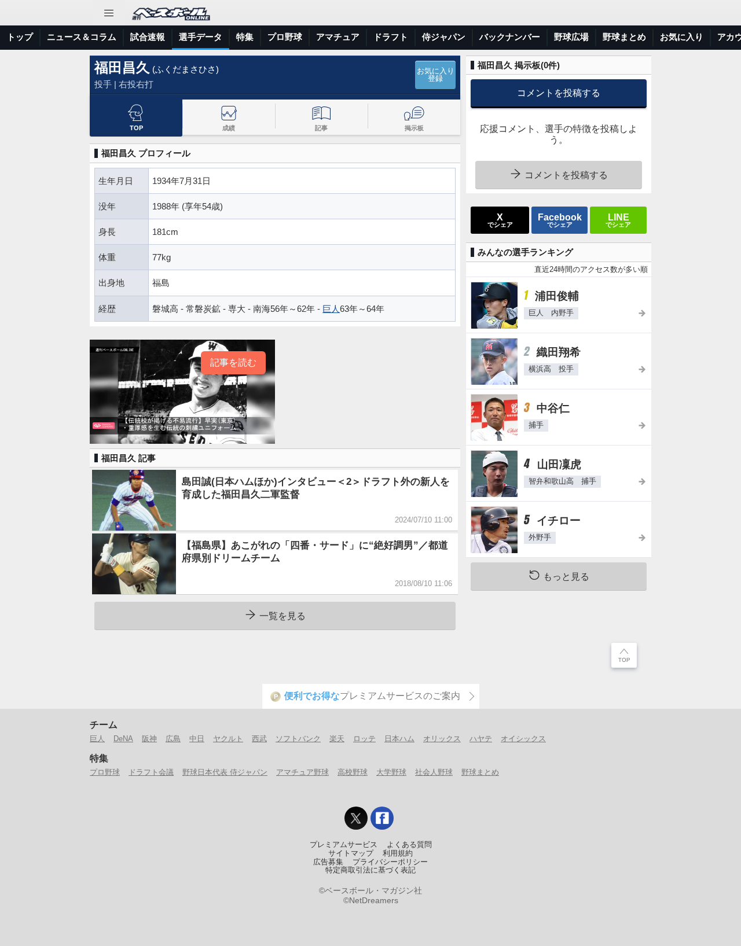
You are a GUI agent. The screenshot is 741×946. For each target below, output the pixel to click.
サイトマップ (350, 853)
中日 (196, 738)
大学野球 (391, 772)
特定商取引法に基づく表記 (370, 870)
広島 (173, 738)
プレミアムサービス (343, 845)
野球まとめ (624, 37)
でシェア (500, 220)
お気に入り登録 (435, 75)
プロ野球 (284, 37)
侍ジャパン (443, 37)
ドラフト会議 (151, 772)
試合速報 (147, 37)
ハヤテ (480, 738)
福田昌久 (122, 67)
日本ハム (399, 738)
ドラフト (390, 37)
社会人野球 (434, 772)
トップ (20, 37)
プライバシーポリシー (390, 862)
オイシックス (523, 738)
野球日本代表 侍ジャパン (224, 772)
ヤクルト (228, 738)
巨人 (331, 309)
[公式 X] (356, 818)
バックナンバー (509, 37)
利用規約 (398, 853)
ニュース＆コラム (81, 37)
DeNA (123, 738)
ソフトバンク (298, 738)
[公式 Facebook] (382, 818)
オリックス (442, 738)
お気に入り (681, 37)
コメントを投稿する (558, 92)
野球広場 (571, 37)
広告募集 (328, 862)
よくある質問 (409, 845)
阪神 (149, 738)
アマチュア (338, 37)
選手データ (200, 37)
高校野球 (353, 772)
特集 (245, 37)
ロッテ (364, 738)
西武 (259, 738)
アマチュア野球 (302, 772)
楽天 (336, 738)
